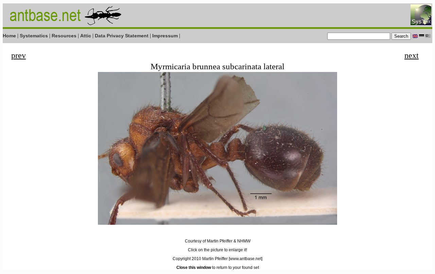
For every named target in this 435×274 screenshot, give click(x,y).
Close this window (193, 267)
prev (18, 55)
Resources (64, 35)
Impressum (165, 35)
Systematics (34, 35)
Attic (85, 35)
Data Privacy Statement (122, 35)
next (411, 55)
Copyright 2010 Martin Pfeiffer (200, 258)
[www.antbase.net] (245, 258)
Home (9, 35)
